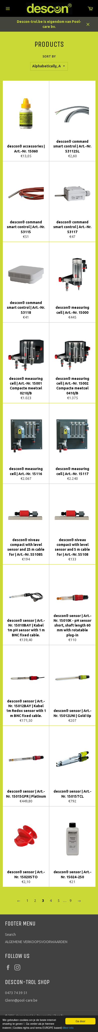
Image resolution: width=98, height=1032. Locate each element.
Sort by (49, 56)
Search (10, 935)
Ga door (80, 1021)
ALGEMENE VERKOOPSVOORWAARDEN (36, 942)
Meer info (68, 1027)
